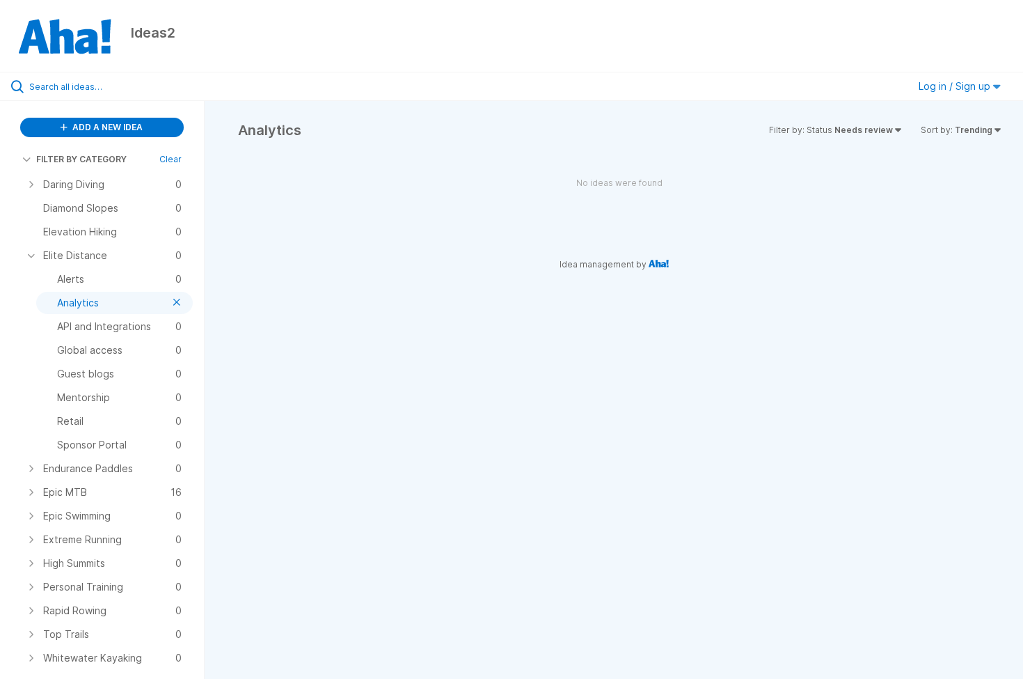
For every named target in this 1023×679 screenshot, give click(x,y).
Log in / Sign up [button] (956, 86)
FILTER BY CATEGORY (81, 159)
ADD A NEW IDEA (106, 127)
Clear (170, 159)
